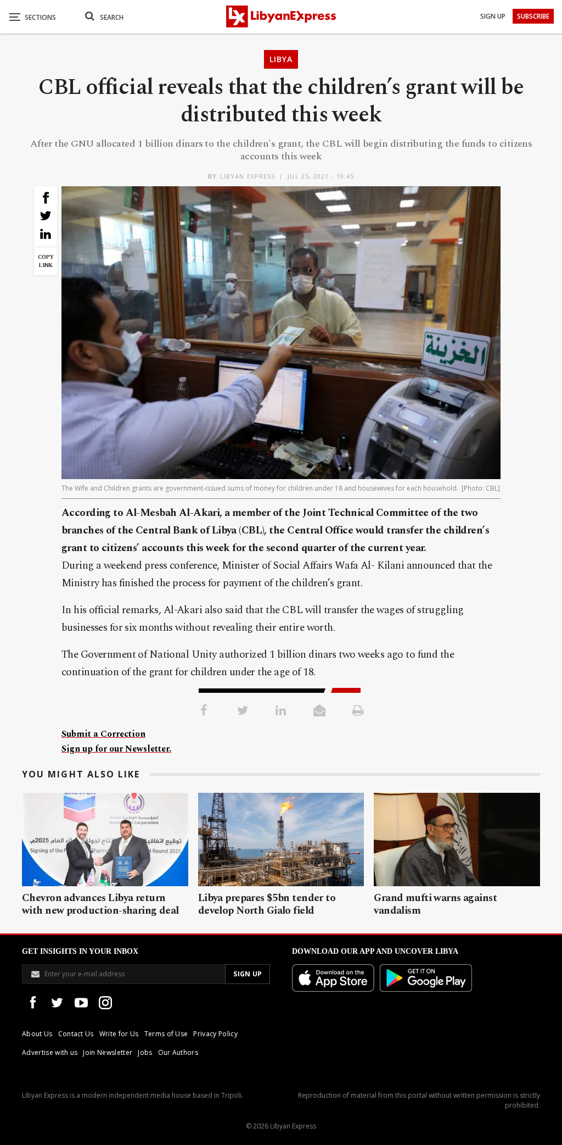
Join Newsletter (107, 1052)
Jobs (145, 1052)
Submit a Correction (103, 734)
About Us (37, 1033)
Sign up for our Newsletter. (116, 748)
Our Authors (178, 1052)
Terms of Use (166, 1033)
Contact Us (76, 1033)
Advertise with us (49, 1052)
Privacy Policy (215, 1033)
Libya (281, 59)
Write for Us (119, 1033)
